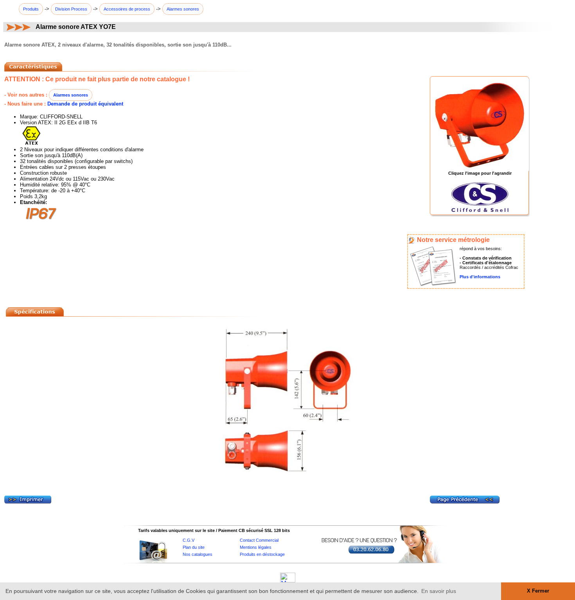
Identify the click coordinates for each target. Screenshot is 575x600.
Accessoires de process (127, 9)
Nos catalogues (197, 554)
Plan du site (194, 547)
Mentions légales (255, 547)
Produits (31, 9)
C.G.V (188, 540)
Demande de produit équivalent (85, 104)
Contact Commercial (259, 540)
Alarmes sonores (183, 9)
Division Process (71, 9)
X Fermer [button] (538, 591)
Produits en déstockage (262, 554)
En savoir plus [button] (438, 591)
